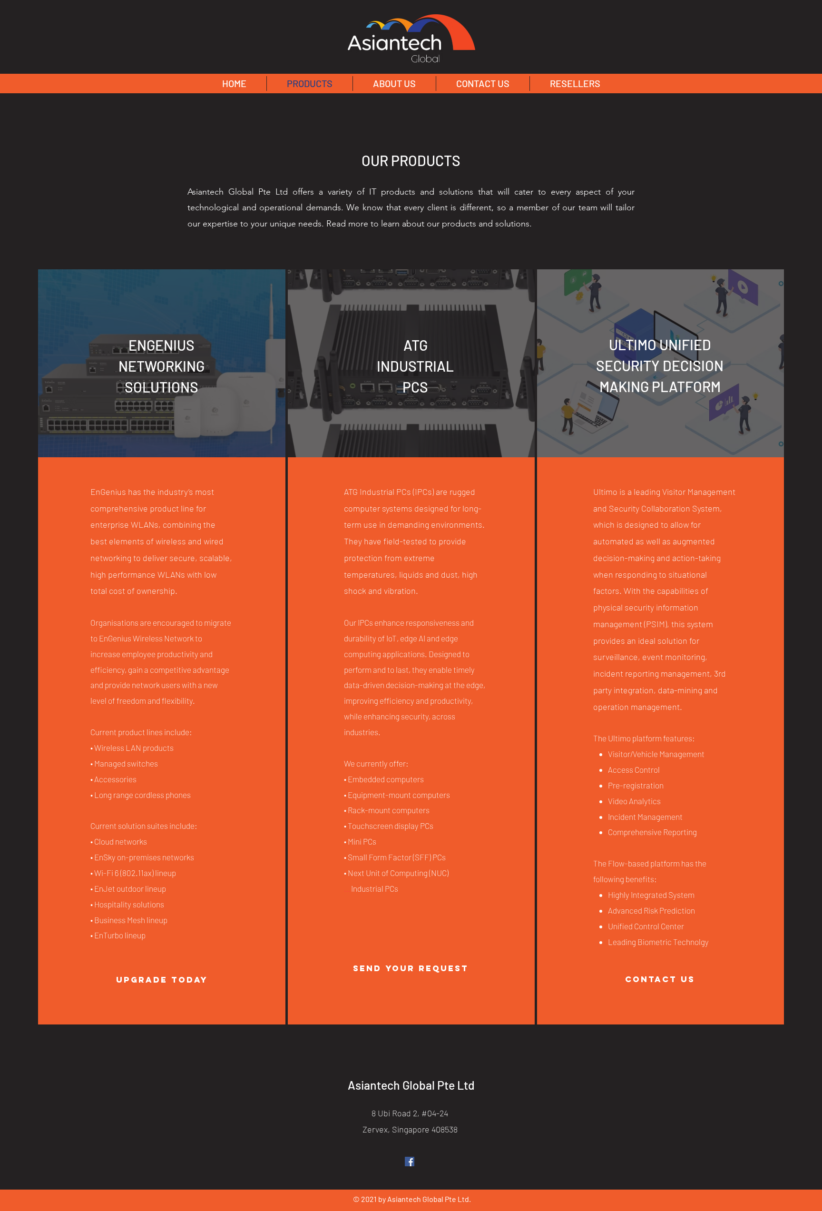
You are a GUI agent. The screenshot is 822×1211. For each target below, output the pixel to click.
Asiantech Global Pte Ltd (411, 1085)
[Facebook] (409, 1161)
